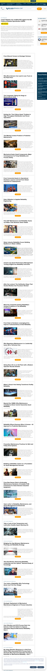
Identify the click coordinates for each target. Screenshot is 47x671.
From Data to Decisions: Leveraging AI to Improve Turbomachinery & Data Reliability (17, 323)
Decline (41, 667)
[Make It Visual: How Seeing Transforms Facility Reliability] (10, 392)
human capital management (8, 601)
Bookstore (29, 3)
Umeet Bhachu (7, 159)
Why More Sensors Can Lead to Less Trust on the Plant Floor (18, 76)
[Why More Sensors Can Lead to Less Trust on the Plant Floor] (10, 84)
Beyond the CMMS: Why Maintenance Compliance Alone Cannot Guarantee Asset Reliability (17, 404)
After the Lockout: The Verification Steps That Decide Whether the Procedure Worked (18, 285)
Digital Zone (40, 96)
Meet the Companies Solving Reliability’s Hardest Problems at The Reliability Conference (16, 306)
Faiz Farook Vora (7, 606)
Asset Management (4, 17)
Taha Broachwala (7, 447)
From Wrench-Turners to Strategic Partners (17, 56)
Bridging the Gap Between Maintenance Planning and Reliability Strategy (16, 544)
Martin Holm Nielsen (8, 224)
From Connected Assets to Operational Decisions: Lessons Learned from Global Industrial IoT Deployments (16, 179)
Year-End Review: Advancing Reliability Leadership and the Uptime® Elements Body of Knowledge (18, 563)
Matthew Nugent (7, 287)
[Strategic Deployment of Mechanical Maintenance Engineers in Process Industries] (10, 611)
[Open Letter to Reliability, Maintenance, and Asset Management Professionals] (10, 510)
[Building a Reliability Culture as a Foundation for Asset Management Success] (10, 471)
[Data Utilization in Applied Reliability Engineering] (10, 207)
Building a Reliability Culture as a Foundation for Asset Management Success (18, 464)
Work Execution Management (8, 541)
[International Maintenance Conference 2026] (39, 29)
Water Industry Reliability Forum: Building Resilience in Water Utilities (17, 243)
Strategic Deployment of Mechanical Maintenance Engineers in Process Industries (18, 604)
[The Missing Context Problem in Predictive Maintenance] (10, 143)
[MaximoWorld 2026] (39, 21)
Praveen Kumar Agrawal (8, 266)
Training (24, 3)
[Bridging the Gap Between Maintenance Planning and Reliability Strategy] (10, 551)
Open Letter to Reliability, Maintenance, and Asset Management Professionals (17, 504)
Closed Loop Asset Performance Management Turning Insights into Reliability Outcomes (18, 263)
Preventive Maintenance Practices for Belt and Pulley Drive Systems (18, 445)
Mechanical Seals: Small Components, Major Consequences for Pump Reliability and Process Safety (18, 156)
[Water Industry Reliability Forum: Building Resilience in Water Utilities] (10, 250)
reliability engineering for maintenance (10, 581)
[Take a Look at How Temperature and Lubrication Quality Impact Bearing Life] (10, 531)
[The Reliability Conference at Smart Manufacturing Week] (39, 24)
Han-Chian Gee (7, 656)
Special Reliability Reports (42, 94)
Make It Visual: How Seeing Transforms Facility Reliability (18, 385)
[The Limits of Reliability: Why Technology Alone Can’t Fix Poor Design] (10, 591)
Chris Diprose (7, 546)
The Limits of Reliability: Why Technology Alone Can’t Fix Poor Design (16, 584)
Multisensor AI (7, 119)
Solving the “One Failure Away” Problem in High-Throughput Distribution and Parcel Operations (17, 116)
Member (45, 8)
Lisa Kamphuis (7, 245)
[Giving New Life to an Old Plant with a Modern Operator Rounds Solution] (10, 373)
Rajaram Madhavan (7, 183)
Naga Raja (6, 368)
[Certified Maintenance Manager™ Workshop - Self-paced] (39, 39)
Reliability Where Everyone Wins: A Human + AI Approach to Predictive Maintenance (18, 425)
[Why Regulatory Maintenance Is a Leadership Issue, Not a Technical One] (10, 351)
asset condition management (8, 521)
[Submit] (28, 9)
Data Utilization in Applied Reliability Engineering (15, 200)
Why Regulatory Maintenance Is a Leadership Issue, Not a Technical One (18, 344)
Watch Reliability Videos (42, 98)
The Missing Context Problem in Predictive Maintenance (17, 136)
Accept (33, 667)
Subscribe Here (39, 9)
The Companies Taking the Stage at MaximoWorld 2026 (15, 96)
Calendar (33, 3)
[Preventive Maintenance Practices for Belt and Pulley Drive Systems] (10, 452)
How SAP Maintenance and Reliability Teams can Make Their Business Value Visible (18, 221)
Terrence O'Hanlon (7, 566)
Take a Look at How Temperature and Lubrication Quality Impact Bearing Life (16, 524)
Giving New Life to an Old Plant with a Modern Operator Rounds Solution (18, 365)
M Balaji (6, 79)
